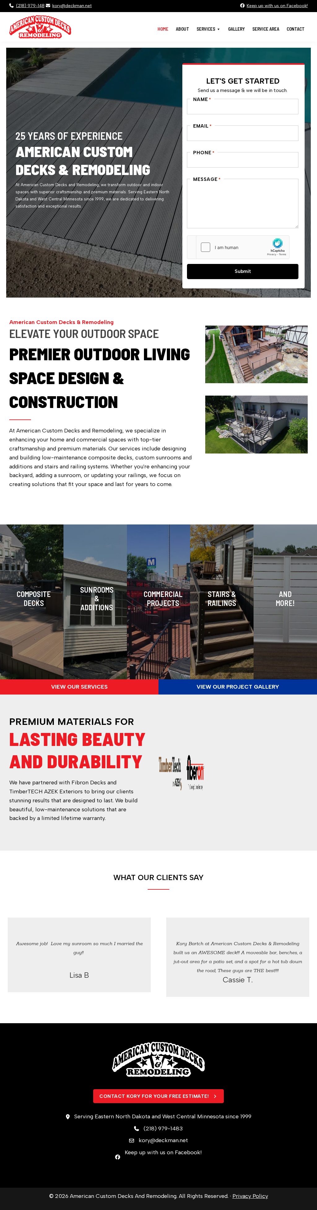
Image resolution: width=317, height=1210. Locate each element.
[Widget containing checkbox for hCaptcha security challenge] (242, 247)
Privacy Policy (250, 1196)
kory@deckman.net (72, 5)
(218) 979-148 (30, 5)
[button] (79, 687)
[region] (158, 172)
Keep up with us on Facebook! (277, 5)
